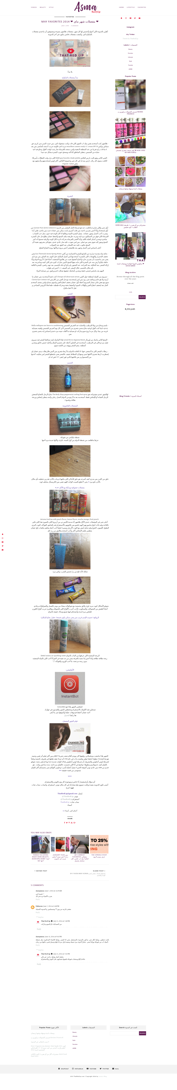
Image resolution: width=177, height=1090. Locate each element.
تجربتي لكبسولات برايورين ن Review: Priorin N (47, 1038)
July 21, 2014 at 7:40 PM (61, 921)
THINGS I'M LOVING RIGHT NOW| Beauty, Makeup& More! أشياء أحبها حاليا (40, 858)
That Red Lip (45, 921)
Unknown (39, 906)
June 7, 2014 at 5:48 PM (51, 906)
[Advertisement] (70, 1002)
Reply (38, 899)
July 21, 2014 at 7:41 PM (61, 954)
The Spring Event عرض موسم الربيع (99, 856)
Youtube (130, 65)
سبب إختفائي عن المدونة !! (40, 1042)
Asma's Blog (103, 1076)
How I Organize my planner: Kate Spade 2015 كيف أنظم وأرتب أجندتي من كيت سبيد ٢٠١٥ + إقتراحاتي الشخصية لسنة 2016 (48, 1048)
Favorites (142, 7)
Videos (34, 7)
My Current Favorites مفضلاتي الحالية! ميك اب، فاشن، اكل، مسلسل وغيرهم (79, 858)
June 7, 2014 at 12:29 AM (53, 891)
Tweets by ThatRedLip (130, 39)
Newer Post (41, 871)
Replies (41, 917)
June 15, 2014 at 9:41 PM (53, 937)
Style (51, 7)
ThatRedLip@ (67, 796)
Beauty (43, 7)
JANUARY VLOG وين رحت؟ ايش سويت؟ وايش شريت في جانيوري (60, 857)
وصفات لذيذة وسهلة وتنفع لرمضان (130, 189)
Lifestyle (131, 7)
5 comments (74, 25)
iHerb (121, 7)
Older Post (87, 873)
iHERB (130, 69)
